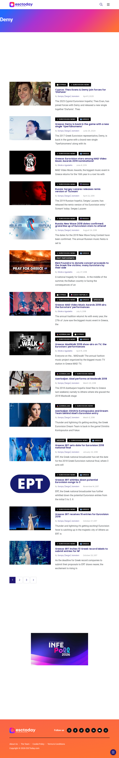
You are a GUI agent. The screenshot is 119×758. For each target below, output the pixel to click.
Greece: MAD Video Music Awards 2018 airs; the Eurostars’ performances (81, 306)
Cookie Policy (38, 744)
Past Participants (65, 258)
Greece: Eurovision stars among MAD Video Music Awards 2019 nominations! (81, 160)
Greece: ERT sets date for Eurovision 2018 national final (79, 446)
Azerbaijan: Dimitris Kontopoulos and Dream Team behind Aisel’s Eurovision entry (81, 412)
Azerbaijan (64, 334)
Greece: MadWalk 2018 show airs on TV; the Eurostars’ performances (81, 345)
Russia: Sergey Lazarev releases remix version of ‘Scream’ (78, 190)
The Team (25, 744)
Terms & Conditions (56, 744)
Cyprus (62, 85)
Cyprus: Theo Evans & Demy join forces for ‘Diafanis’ (80, 91)
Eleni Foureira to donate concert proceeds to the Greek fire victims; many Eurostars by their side (82, 265)
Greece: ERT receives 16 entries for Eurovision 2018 (82, 515)
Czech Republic (80, 295)
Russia (85, 184)
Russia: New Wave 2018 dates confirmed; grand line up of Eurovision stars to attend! (80, 225)
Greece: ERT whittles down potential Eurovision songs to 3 (76, 481)
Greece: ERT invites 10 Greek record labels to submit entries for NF (81, 550)
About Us (13, 744)
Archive (60, 440)
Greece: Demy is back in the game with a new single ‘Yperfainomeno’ (82, 125)
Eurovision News (80, 85)
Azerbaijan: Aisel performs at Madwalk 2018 (81, 379)
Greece (85, 119)
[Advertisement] (59, 61)
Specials (98, 300)
